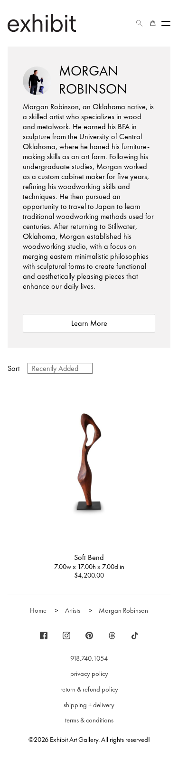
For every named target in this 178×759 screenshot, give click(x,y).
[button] (139, 23)
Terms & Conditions (89, 720)
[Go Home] (42, 23)
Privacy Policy (89, 673)
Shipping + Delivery (89, 705)
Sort (14, 368)
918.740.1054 (89, 658)
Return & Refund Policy (89, 689)
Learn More (89, 323)
